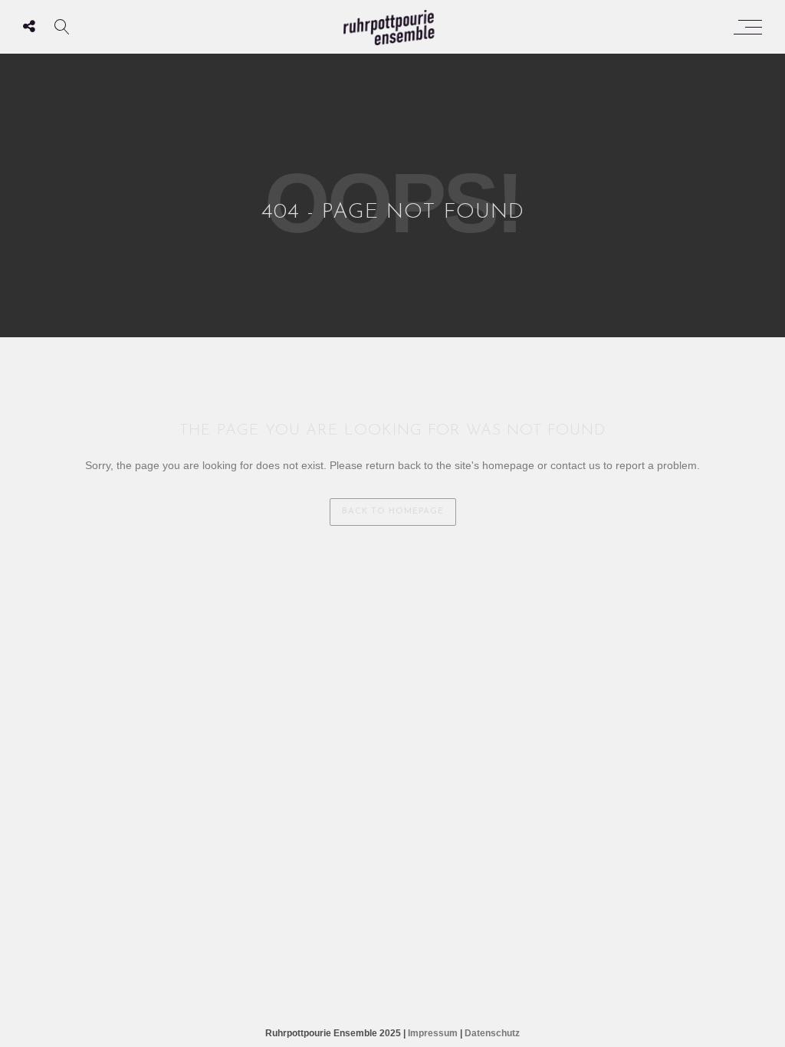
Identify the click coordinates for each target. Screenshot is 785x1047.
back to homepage (393, 511)
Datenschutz (492, 1033)
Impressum (433, 1033)
